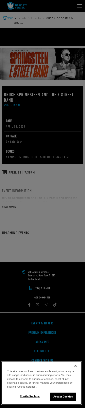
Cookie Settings (30, 396)
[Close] (75, 366)
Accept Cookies (63, 396)
